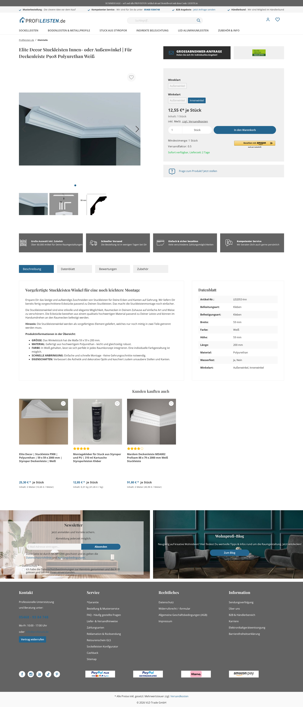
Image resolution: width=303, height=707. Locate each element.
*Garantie (93, 602)
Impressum (165, 621)
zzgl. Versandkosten (195, 121)
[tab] (36, 269)
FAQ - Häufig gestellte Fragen (104, 615)
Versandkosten (179, 696)
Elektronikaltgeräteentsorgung (247, 627)
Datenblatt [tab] (68, 269)
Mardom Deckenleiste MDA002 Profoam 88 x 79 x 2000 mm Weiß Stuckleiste (147, 457)
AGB (117, 569)
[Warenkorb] (285, 17)
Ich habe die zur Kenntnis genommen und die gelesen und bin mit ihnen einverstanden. (73, 571)
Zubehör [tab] (142, 269)
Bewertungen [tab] (108, 269)
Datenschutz (166, 602)
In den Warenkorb (245, 130)
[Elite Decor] (259, 52)
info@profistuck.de (37, 632)
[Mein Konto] (268, 20)
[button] (254, 144)
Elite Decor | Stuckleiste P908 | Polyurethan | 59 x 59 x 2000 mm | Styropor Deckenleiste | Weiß (40, 457)
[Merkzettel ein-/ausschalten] (131, 77)
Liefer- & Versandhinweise (102, 621)
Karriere (234, 621)
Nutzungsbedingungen (71, 557)
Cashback (92, 653)
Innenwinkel (197, 100)
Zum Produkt (43, 494)
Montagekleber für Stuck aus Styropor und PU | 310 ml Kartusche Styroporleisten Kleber (97, 457)
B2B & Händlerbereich (242, 615)
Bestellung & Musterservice (103, 608)
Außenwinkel (177, 86)
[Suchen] (199, 20)
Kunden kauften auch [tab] (150, 391)
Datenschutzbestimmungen (57, 569)
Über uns (234, 608)
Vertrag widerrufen (32, 639)
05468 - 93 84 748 (33, 617)
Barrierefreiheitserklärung (244, 634)
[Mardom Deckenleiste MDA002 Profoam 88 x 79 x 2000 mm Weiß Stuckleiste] (151, 422)
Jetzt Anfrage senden (204, 9)
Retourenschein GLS (99, 640)
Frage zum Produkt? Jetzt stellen (198, 171)
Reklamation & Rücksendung (104, 634)
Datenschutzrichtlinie (39, 557)
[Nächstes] (136, 130)
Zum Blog (229, 552)
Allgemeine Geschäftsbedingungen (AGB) (183, 615)
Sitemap (92, 659)
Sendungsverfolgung (241, 602)
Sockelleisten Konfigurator (102, 646)
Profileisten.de (26, 40)
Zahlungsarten (95, 627)
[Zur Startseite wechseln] (42, 20)
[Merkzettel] (277, 20)
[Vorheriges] (23, 130)
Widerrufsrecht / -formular (174, 608)
